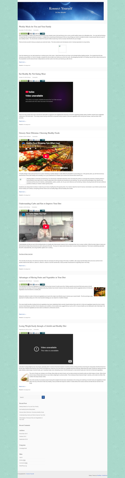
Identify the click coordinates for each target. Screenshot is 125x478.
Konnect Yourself (60, 8)
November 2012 (23, 433)
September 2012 (23, 439)
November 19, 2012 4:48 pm (25, 30)
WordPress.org (23, 466)
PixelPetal (99, 475)
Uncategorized (27, 65)
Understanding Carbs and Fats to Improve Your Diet (40, 203)
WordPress (104, 475)
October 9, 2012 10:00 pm (25, 136)
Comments (23, 463)
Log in (21, 457)
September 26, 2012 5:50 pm (25, 281)
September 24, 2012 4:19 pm (25, 329)
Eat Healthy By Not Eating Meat (32, 73)
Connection (36, 30)
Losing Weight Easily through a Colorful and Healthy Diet (42, 326)
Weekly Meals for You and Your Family (35, 26)
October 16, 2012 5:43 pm (25, 77)
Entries (22, 460)
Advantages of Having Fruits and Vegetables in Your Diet (42, 277)
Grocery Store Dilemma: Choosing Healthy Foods (39, 133)
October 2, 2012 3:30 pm (24, 207)
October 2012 (22, 436)
